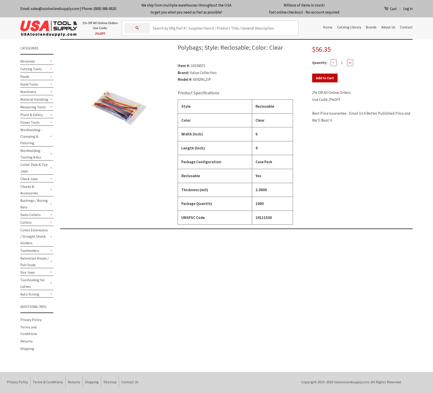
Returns (26, 341)
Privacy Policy (30, 319)
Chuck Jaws (29, 179)
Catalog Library (349, 27)
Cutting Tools (31, 69)
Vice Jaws (27, 272)
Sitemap (110, 382)
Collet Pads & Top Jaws (34, 167)
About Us (388, 27)
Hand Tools (29, 84)
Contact (406, 27)
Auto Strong (29, 294)
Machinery (28, 91)
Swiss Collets (30, 214)
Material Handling (34, 99)
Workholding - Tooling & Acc (31, 153)
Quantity (319, 62)
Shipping (27, 348)
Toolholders (29, 250)
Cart (393, 8)
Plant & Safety (31, 114)
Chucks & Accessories (29, 189)
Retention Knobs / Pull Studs (34, 261)
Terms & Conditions (48, 382)
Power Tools (30, 122)
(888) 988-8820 (104, 8)
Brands (371, 27)
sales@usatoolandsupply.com (55, 8)
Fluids (24, 76)
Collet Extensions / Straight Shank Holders (34, 236)
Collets (26, 222)
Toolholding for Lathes (32, 283)
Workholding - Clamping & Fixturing (31, 136)
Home (327, 27)
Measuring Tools (33, 107)
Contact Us (129, 382)
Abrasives (27, 61)
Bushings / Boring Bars (34, 203)
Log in (408, 8)
